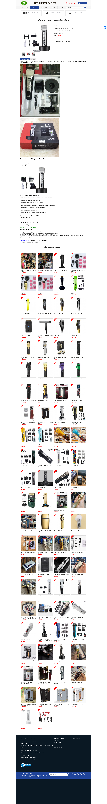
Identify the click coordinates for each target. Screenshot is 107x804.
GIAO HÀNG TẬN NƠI (58, 740)
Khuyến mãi (44, 7)
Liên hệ (61, 7)
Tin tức (53, 7)
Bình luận (33, 59)
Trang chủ (25, 7)
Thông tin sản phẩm (25, 59)
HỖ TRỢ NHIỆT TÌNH (58, 742)
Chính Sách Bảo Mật (58, 747)
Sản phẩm (34, 7)
